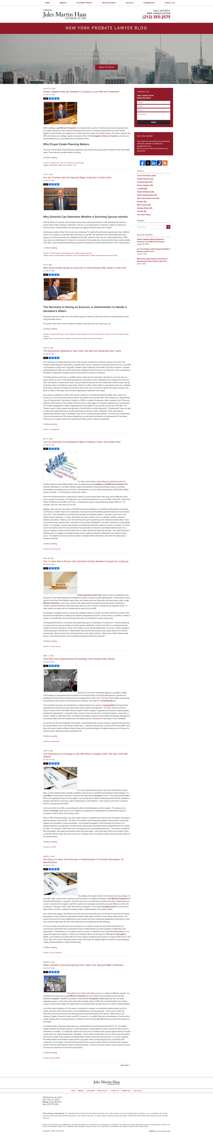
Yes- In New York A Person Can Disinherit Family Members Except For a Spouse (85, 561)
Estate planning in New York (89, 595)
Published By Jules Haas (156, 14)
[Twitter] (148, 163)
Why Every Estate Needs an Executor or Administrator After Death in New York (84, 267)
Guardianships (54, 163)
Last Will (53, 847)
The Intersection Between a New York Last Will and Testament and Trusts (82, 351)
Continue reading (50, 157)
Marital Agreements (67, 253)
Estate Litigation (145, 185)
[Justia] (159, 163)
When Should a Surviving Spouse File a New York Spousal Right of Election (83, 965)
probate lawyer (100, 255)
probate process (110, 907)
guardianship (53, 165)
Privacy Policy (103, 1090)
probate (60, 165)
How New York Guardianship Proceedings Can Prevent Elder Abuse (79, 659)
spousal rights (113, 255)
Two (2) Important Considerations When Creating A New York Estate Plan (82, 442)
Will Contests (144, 205)
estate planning (60, 255)
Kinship (141, 211)
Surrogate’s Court (99, 136)
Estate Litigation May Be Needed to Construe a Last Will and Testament (81, 91)
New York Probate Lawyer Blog (64, 14)
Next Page (124, 1065)
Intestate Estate (144, 208)
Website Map (126, 1090)
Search (168, 227)
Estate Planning (55, 253)
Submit (153, 122)
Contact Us (170, 3)
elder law (51, 255)
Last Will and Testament (66, 128)
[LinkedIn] (153, 163)
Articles (129, 3)
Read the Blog (106, 67)
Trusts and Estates (117, 334)
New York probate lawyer (82, 255)
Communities (149, 3)
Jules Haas (60, 1131)
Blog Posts (138, 1090)
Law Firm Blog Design (159, 1131)
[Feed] (165, 163)
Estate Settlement (82, 334)
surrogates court (71, 165)
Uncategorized (87, 253)
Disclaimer (90, 1090)
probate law (86, 338)
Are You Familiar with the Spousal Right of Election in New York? (77, 177)
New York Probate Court (68, 163)
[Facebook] (142, 163)
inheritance (69, 255)
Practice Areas (109, 3)
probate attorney (76, 338)
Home (47, 3)
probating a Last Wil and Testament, (108, 484)
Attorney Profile (84, 3)
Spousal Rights (55, 1058)
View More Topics (144, 215)
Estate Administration (57, 334)
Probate (81, 163)
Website (63, 3)
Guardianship (107, 701)
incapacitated (109, 705)
